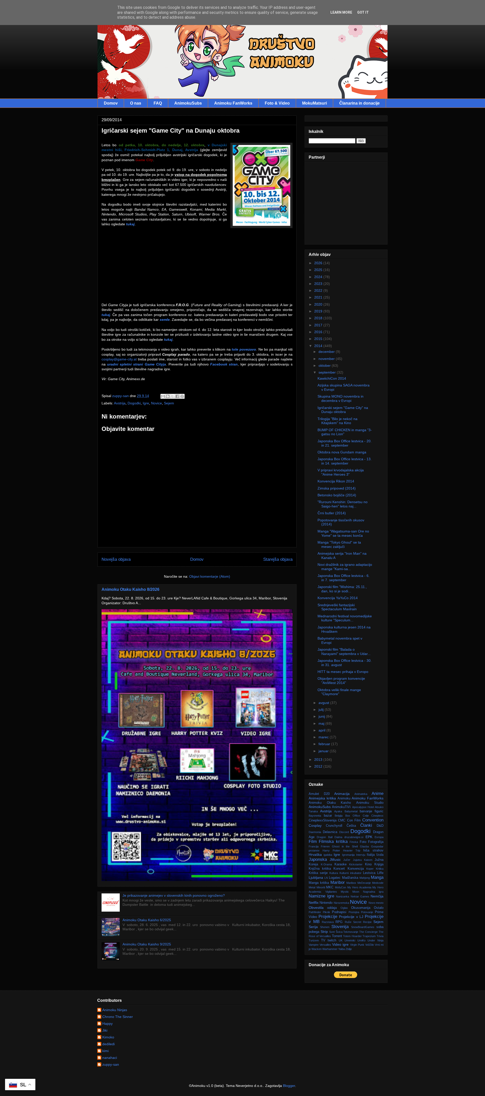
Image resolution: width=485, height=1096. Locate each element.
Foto (363, 842)
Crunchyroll (334, 825)
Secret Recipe (362, 921)
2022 (318, 290)
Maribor (337, 882)
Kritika (379, 868)
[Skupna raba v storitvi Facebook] (177, 396)
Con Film (354, 820)
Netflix (314, 902)
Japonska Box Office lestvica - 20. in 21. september (345, 443)
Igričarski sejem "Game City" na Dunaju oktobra (343, 410)
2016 (318, 332)
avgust (324, 703)
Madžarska (350, 878)
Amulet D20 (319, 794)
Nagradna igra (373, 891)
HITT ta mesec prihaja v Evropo (343, 672)
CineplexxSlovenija (322, 820)
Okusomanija (360, 908)
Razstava (328, 921)
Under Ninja (375, 940)
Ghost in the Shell (345, 846)
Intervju (360, 854)
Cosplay (315, 825)
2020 (318, 304)
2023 (318, 284)
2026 (318, 263)
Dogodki (134, 403)
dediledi (108, 1044)
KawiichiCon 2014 (332, 378)
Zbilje (349, 949)
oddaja (332, 908)
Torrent (337, 936)
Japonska (318, 859)
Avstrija (120, 403)
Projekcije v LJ (351, 917)
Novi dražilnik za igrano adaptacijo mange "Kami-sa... (345, 567)
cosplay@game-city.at (119, 359)
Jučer (346, 859)
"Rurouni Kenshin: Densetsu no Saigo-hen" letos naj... (343, 504)
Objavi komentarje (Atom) (209, 576)
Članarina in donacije (359, 103)
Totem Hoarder (352, 936)
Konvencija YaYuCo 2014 (338, 598)
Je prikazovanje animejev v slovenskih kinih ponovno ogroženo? (174, 895)
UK (341, 940)
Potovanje (367, 912)
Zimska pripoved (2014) (337, 488)
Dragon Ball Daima (329, 837)
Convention (372, 820)
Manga (377, 877)
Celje (366, 815)
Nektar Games (360, 896)
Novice (156, 403)
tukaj (168, 339)
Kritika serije (318, 873)
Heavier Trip (351, 850)
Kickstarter (355, 864)
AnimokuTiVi (341, 807)
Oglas (344, 907)
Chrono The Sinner (117, 1017)
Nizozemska (341, 902)
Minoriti (321, 887)
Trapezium (369, 936)
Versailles (325, 944)
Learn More (341, 12)
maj (322, 723)
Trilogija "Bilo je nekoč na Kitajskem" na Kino (337, 421)
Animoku (343, 798)
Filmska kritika (333, 841)
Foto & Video (277, 103)
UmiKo (361, 940)
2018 (318, 318)
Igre (146, 403)
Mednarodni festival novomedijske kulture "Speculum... (345, 618)
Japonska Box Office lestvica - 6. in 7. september (344, 578)
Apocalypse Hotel (363, 807)
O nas (135, 103)
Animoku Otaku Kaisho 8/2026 (130, 589)
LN (326, 877)
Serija (313, 927)
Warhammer (329, 949)
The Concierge (368, 931)
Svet (332, 931)
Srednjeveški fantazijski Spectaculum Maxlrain (337, 607)
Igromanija (348, 854)
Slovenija (340, 926)
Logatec (335, 878)
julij (322, 710)
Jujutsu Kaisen (362, 859)
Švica (339, 931)
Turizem (314, 940)
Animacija (342, 794)
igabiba (328, 854)
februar (325, 744)
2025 (318, 270)
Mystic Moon (350, 891)
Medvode (377, 882)
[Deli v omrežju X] (172, 396)
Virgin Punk (357, 944)
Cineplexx (377, 815)
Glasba (364, 846)
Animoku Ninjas (114, 1010)
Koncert (339, 868)
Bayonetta (315, 815)
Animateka (360, 793)
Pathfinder (315, 912)
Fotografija (375, 842)
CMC (341, 820)
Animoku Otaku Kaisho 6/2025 (147, 920)
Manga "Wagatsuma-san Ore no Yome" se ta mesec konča (343, 533)
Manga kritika (319, 883)
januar (324, 751)
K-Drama (326, 864)
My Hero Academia (359, 887)
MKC (329, 887)
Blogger (289, 1086)
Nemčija (377, 896)
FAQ (158, 103)
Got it (363, 12)
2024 (318, 277)
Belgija (339, 815)
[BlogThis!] (167, 396)
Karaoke (340, 864)
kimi (105, 1051)
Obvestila (316, 908)
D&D (380, 825)
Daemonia (315, 832)
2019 (318, 311)
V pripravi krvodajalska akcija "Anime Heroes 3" (341, 472)
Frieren (325, 846)
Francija (314, 846)
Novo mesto (376, 902)
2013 (318, 760)
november (327, 359)
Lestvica (369, 873)
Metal (312, 887)
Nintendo (326, 903)
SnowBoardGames (362, 927)
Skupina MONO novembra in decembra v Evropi (340, 398)
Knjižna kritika (320, 868)
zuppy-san (110, 1064)
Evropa (379, 837)
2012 (318, 766)
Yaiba (341, 949)
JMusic (335, 860)
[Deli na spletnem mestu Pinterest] (182, 396)
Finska (354, 841)
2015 (318, 339)
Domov (111, 103)
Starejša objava (278, 559)
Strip (324, 932)
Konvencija (356, 868)
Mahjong (364, 877)
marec (324, 737)
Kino (368, 864)
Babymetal (351, 811)
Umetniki (350, 940)
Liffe (380, 873)
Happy (107, 1023)
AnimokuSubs (188, 103)
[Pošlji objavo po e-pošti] (162, 396)
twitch (332, 940)
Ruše (348, 921)
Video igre (340, 944)
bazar (328, 815)
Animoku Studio (370, 803)
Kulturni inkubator (350, 872)
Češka (351, 825)
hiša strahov (373, 850)
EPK (369, 837)
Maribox (351, 882)
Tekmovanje (350, 931)
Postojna (354, 912)
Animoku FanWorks (233, 103)
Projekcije (328, 916)
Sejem (169, 403)
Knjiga (378, 864)
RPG (339, 922)
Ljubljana (316, 877)
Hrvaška (315, 855)
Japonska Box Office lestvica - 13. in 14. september (345, 461)
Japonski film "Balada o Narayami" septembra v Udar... (344, 651)
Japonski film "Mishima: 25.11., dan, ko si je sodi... (342, 589)
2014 (318, 346)
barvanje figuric (371, 811)
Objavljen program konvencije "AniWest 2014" (341, 680)
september (328, 372)
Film (313, 841)
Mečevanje (364, 882)
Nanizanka (342, 896)
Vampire (314, 944)
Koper (370, 868)
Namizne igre (321, 896)
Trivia (380, 936)
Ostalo (378, 908)
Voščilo (369, 944)
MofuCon (340, 887)
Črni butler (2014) (332, 513)
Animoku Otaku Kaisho (330, 803)
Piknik (326, 912)
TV (323, 940)
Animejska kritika (322, 798)
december (327, 352)
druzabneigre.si (353, 837)
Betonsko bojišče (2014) (337, 495)
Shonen (324, 927)
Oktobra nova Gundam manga (342, 452)
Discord (344, 832)
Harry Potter (331, 850)
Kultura (333, 872)
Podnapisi (339, 912)
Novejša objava (116, 559)
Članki (366, 825)
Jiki (104, 1030)
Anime (377, 793)
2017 (318, 325)
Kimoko (108, 1037)
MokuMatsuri (314, 103)
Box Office (352, 815)
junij (322, 716)
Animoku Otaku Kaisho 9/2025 (147, 944)
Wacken (316, 949)
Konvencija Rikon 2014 (336, 481)
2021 (318, 297)
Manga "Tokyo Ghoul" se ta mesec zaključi (339, 544)
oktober (325, 365)
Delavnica (330, 832)
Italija (371, 855)
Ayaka (338, 811)
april (322, 730)
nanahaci (109, 1058)
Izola (379, 855)
